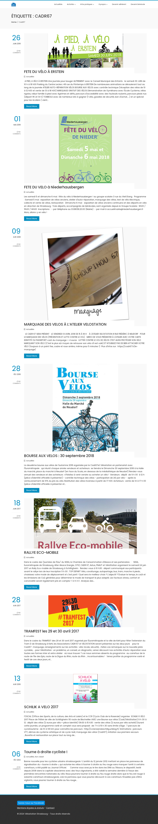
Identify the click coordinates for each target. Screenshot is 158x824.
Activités (70, 4)
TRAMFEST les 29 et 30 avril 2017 (51, 631)
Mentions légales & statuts (30, 808)
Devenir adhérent (119, 4)
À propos (102, 4)
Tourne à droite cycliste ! (45, 751)
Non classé (39, 757)
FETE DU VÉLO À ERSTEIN (44, 71)
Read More (31, 106)
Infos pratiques (86, 4)
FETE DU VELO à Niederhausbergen (54, 187)
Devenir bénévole (138, 4)
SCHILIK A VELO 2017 (41, 706)
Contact (50, 808)
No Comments (17, 52)
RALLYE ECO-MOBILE (41, 552)
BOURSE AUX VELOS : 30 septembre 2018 (59, 455)
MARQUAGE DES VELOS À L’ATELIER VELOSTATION (65, 324)
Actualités (58, 4)
